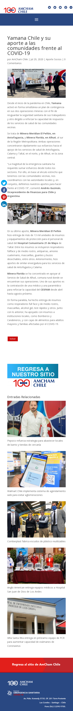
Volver (13, 338)
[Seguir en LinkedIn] (49, 7)
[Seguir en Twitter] (54, 7)
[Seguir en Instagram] (65, 7)
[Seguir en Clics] (71, 7)
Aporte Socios (53, 59)
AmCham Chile (20, 59)
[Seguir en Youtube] (60, 7)
